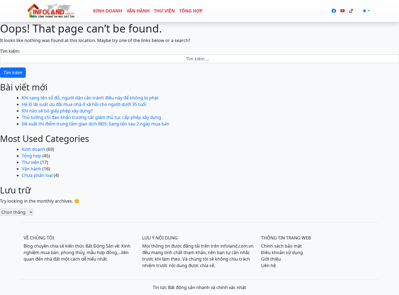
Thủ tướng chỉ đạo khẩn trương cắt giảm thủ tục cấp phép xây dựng (91, 117)
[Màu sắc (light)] (366, 10)
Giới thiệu (271, 259)
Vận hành (138, 11)
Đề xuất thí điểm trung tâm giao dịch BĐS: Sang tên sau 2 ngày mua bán (95, 124)
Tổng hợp (190, 11)
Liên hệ (268, 265)
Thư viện (164, 11)
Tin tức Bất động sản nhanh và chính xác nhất (199, 287)
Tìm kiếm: (10, 51)
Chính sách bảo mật (281, 246)
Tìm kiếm (13, 73)
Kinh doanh (107, 11)
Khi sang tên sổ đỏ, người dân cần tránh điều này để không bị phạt (90, 98)
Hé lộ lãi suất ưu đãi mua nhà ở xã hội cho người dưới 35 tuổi (84, 104)
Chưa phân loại (37, 175)
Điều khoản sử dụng (282, 252)
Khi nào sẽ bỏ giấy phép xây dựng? (57, 111)
